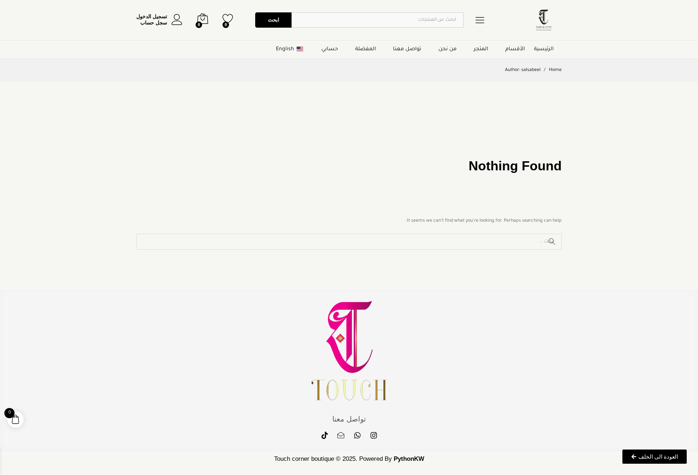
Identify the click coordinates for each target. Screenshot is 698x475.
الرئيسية (544, 49)
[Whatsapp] (357, 435)
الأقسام (515, 49)
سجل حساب (153, 22)
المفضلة (365, 49)
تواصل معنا (407, 49)
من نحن (447, 49)
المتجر (481, 49)
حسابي (329, 49)
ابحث (273, 20)
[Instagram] (373, 435)
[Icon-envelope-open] (341, 435)
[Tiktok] (324, 435)
